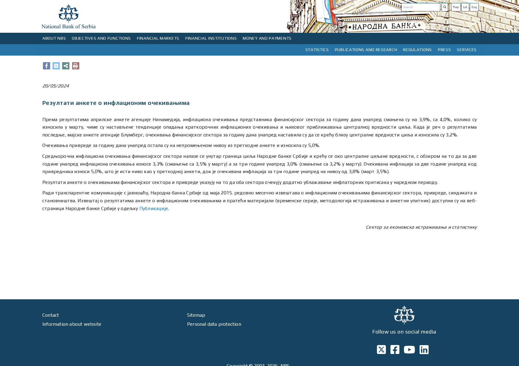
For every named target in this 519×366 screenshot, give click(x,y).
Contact (50, 315)
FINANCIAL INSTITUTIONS (211, 38)
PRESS (444, 49)
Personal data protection (214, 324)
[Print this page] (75, 65)
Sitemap (196, 315)
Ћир (456, 7)
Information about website (71, 324)
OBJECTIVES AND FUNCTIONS (101, 38)
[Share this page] (65, 65)
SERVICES (467, 49)
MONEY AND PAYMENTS (267, 38)
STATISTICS (317, 49)
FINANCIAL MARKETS (158, 38)
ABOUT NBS (54, 38)
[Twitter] (56, 65)
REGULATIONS (417, 49)
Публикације (153, 208)
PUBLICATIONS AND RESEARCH (366, 49)
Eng (474, 7)
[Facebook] (46, 65)
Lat (465, 7)
